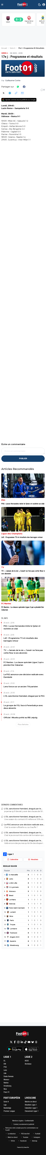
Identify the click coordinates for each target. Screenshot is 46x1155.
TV (2, 567)
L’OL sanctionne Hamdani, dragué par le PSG (24, 696)
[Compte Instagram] (18, 1042)
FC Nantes (6, 604)
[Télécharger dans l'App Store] (31, 1049)
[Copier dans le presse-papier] (16, 93)
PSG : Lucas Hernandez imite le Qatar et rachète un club (22, 627)
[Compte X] (11, 1042)
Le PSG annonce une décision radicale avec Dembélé (24, 675)
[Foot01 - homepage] (23, 4)
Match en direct (13, 1137)
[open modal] (43, 4)
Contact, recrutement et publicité (24, 1124)
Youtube (25, 1137)
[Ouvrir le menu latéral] (2, 4)
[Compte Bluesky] (32, 1042)
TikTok (13, 1141)
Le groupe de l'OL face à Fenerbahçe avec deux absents (23, 706)
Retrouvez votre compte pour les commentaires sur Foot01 (21, 1129)
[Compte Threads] (36, 1042)
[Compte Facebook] (14, 1042)
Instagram (37, 1137)
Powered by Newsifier (23, 1147)
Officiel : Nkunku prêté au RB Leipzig (20, 718)
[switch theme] (39, 4)
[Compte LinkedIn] (22, 1042)
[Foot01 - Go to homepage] (23, 1034)
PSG (3, 500)
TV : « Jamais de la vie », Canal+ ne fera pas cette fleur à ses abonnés (23, 651)
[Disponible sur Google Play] (14, 1049)
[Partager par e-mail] (22, 93)
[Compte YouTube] (29, 1042)
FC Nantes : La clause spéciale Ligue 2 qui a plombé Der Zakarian (23, 663)
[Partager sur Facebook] (24, 86)
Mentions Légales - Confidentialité (23, 1121)
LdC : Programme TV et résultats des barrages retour (21, 639)
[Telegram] (10, 93)
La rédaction (12, 1134)
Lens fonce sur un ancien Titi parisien (21, 687)
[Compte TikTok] (25, 1042)
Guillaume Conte (12, 80)
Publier (23, 458)
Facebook (23, 1141)
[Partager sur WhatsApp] (18, 86)
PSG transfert (25, 1134)
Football (37, 1134)
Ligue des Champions (11, 534)
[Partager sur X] (3, 93)
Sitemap (34, 1141)
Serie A (4, 53)
